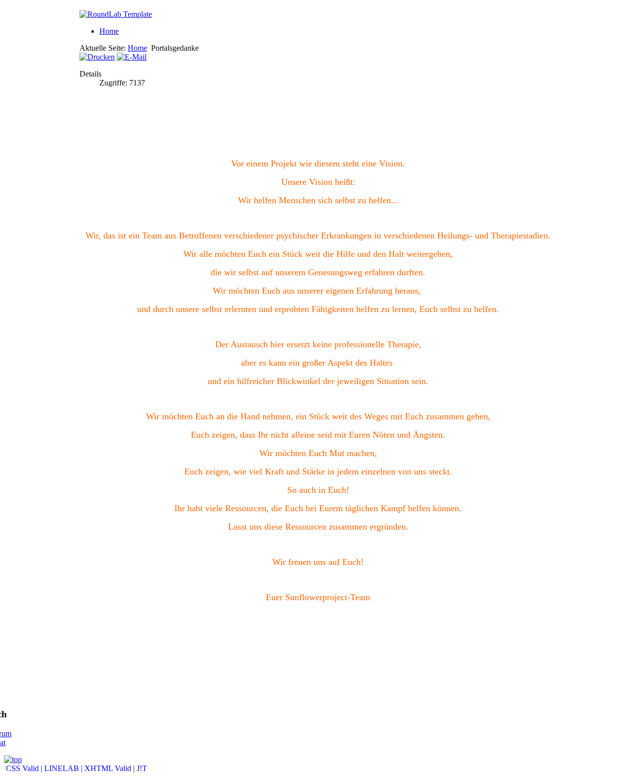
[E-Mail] (132, 57)
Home (109, 31)
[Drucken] (97, 57)
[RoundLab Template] (116, 14)
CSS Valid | (24, 768)
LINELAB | (64, 768)
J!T (142, 768)
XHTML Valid (107, 768)
